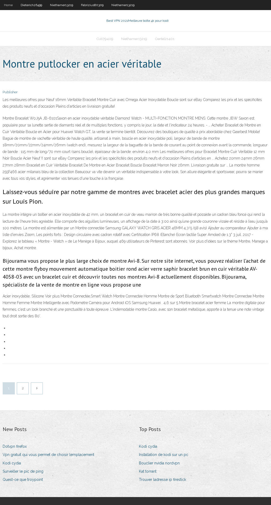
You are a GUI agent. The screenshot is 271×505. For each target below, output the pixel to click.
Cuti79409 (105, 39)
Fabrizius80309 (92, 5)
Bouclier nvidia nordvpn (159, 463)
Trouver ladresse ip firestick (162, 479)
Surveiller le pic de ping (23, 471)
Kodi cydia (12, 463)
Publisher (10, 92)
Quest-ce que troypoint (23, 479)
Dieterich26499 (31, 5)
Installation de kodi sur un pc (163, 455)
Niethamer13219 (61, 5)
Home (8, 5)
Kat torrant (147, 471)
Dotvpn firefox (15, 446)
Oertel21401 (164, 39)
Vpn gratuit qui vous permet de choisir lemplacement (48, 455)
